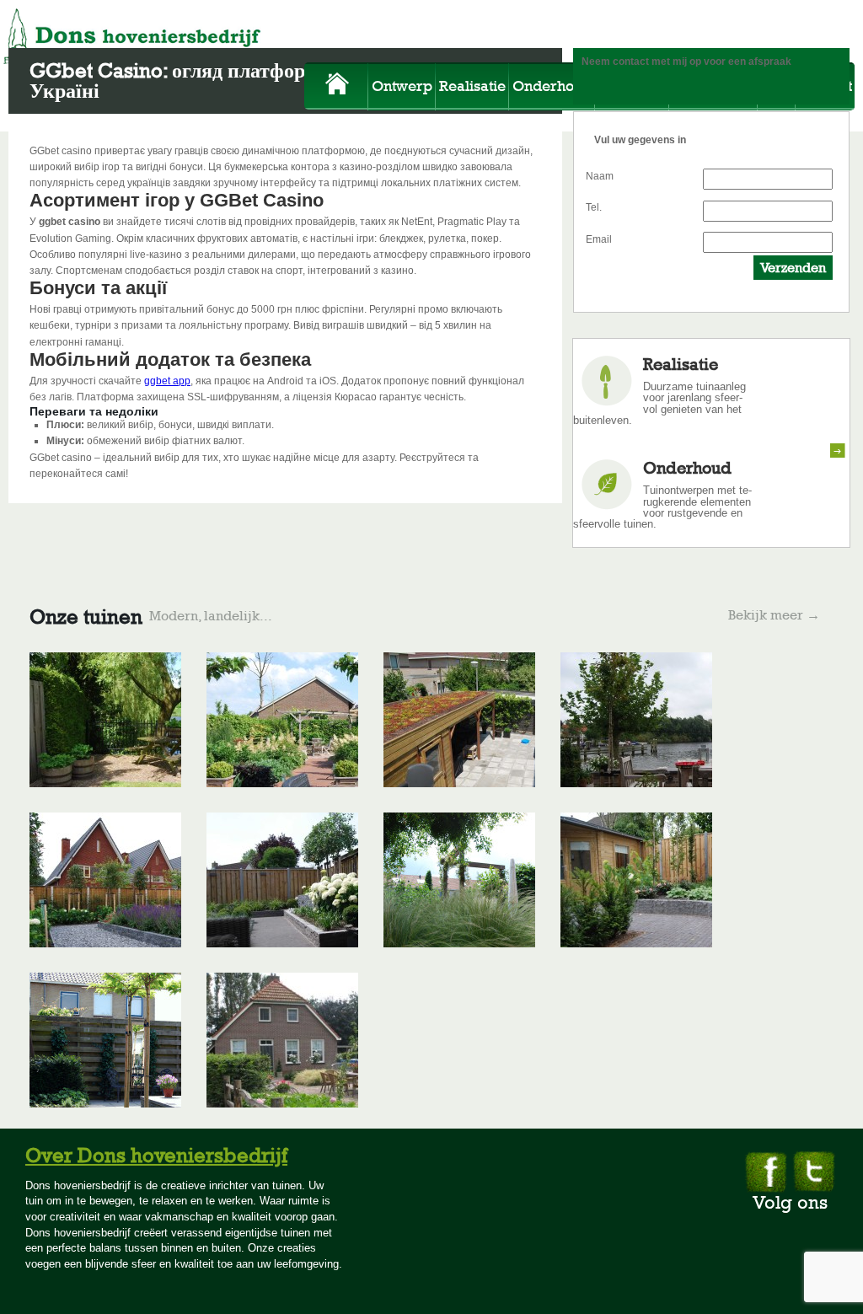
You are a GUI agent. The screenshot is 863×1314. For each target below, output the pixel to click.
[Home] (338, 88)
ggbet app (167, 381)
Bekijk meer (774, 615)
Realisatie (472, 86)
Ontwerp (402, 86)
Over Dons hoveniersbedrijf (156, 1155)
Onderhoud (552, 86)
